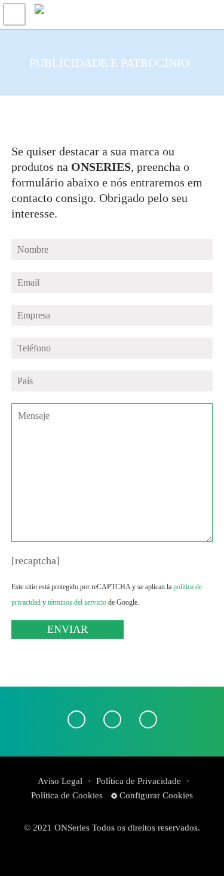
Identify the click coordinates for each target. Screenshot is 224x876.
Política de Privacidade (138, 781)
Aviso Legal (60, 781)
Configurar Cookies (155, 795)
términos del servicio (77, 602)
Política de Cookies (67, 795)
